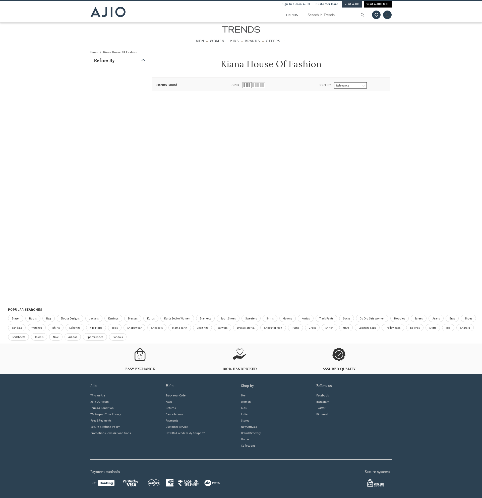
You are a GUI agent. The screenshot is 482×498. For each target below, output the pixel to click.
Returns (171, 408)
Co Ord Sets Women (372, 318)
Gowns (287, 318)
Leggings (202, 327)
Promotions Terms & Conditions (110, 433)
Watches (36, 327)
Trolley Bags (392, 327)
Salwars (222, 327)
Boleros (415, 327)
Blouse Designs (70, 318)
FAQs (169, 401)
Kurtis (151, 318)
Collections (248, 445)
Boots (33, 318)
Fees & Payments (100, 420)
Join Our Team (99, 401)
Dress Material (246, 327)
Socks (346, 318)
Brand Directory (251, 433)
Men (244, 395)
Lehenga (74, 327)
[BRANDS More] (263, 40)
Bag (48, 318)
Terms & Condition (102, 408)
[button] (376, 15)
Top (448, 327)
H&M (346, 327)
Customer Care (327, 4)
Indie (244, 414)
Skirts (432, 327)
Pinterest (322, 414)
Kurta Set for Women (177, 318)
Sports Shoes (95, 337)
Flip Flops (96, 327)
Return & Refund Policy (105, 427)
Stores (245, 420)
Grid (235, 85)
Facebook (322, 395)
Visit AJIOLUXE (378, 4)
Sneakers (157, 327)
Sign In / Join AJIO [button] (296, 4)
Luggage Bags (367, 327)
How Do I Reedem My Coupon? (185, 433)
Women (246, 401)
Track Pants (326, 318)
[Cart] (387, 15)
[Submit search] (365, 15)
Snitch (329, 327)
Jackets (94, 318)
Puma (295, 327)
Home (94, 52)
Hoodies (399, 318)
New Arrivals (249, 427)
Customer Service (177, 427)
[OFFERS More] (283, 40)
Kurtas (306, 318)
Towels (39, 337)
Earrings (113, 318)
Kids (244, 408)
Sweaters (251, 318)
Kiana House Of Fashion (120, 52)
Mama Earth (179, 327)
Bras (452, 318)
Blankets (205, 318)
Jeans (436, 318)
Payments (172, 420)
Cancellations (174, 414)
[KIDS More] (242, 40)
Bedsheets (18, 337)
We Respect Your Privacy (105, 414)
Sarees (418, 318)
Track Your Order (176, 395)
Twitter (320, 408)
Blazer (16, 318)
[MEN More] (207, 40)
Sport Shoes (228, 318)
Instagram (322, 401)
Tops (115, 327)
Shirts (270, 318)
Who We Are (97, 395)
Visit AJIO (352, 4)
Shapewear (134, 327)
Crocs (312, 327)
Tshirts (55, 327)
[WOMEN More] (227, 40)
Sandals (17, 327)
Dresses (133, 318)
